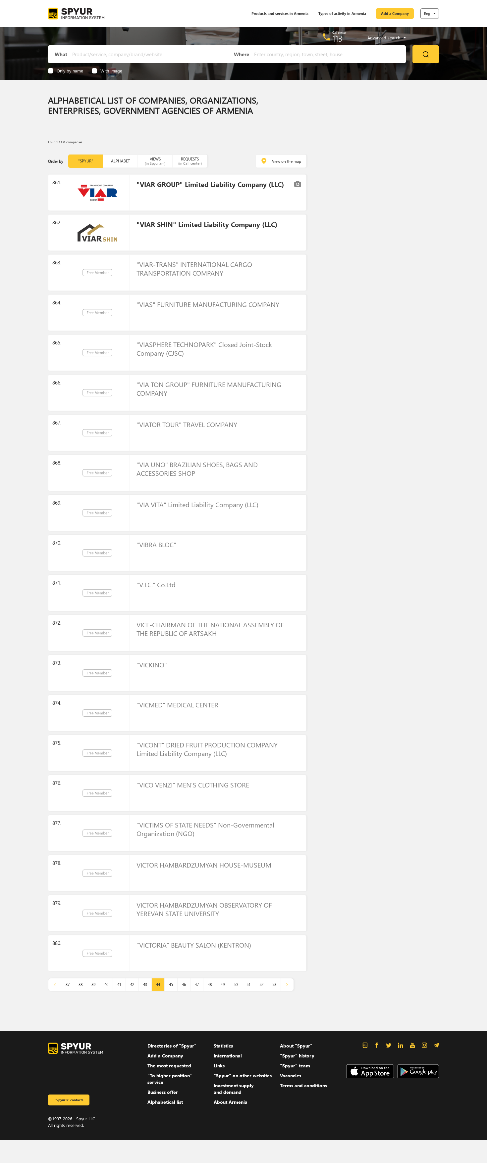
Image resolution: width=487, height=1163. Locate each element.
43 (145, 984)
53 (274, 984)
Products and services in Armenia (279, 13)
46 (184, 984)
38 (80, 984)
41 (119, 984)
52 (261, 984)
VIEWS (155, 161)
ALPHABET (120, 160)
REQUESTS (190, 161)
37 (68, 984)
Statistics (223, 1046)
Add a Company (395, 13)
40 (106, 984)
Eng (427, 13)
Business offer (162, 1092)
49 (223, 984)
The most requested (169, 1065)
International (228, 1055)
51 (248, 984)
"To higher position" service (169, 1078)
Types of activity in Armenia (342, 13)
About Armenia (230, 1102)
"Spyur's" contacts (69, 1100)
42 (132, 984)
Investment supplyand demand (234, 1088)
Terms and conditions (303, 1085)
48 (210, 984)
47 (197, 984)
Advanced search (383, 37)
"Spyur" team (295, 1065)
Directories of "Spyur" (171, 1046)
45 (171, 984)
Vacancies (290, 1075)
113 (337, 38)
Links (219, 1065)
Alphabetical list (165, 1102)
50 (236, 984)
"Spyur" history (297, 1055)
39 (93, 984)
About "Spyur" (296, 1046)
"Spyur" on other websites (243, 1075)
